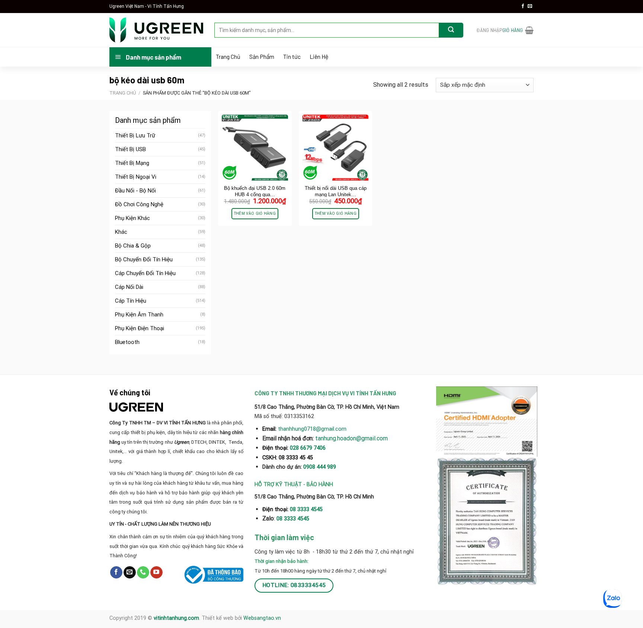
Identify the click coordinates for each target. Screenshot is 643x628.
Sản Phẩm (261, 57)
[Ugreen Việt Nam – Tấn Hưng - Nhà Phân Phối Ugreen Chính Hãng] (156, 30)
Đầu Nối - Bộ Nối (135, 190)
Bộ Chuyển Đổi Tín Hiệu (144, 259)
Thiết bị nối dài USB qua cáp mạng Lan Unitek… (336, 191)
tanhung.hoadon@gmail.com (351, 438)
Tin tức (292, 57)
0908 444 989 (319, 467)
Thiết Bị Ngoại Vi (135, 176)
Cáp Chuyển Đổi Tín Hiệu (145, 273)
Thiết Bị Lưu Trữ (135, 135)
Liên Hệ (319, 57)
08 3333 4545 (307, 509)
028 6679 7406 (308, 448)
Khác (121, 232)
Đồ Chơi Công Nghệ (139, 204)
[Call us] (143, 572)
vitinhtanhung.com (176, 618)
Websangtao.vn (262, 618)
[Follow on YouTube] (156, 572)
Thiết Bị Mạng (132, 163)
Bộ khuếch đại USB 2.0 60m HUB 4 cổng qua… (254, 191)
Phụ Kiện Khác (132, 218)
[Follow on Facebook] (523, 6)
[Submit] (451, 30)
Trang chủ (122, 93)
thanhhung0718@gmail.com (312, 428)
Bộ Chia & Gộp (133, 245)
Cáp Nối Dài (129, 287)
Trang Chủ (228, 57)
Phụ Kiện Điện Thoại (139, 328)
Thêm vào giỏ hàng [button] (255, 213)
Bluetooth (127, 342)
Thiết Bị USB (130, 149)
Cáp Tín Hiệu (130, 300)
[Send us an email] (530, 6)
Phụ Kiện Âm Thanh (139, 314)
